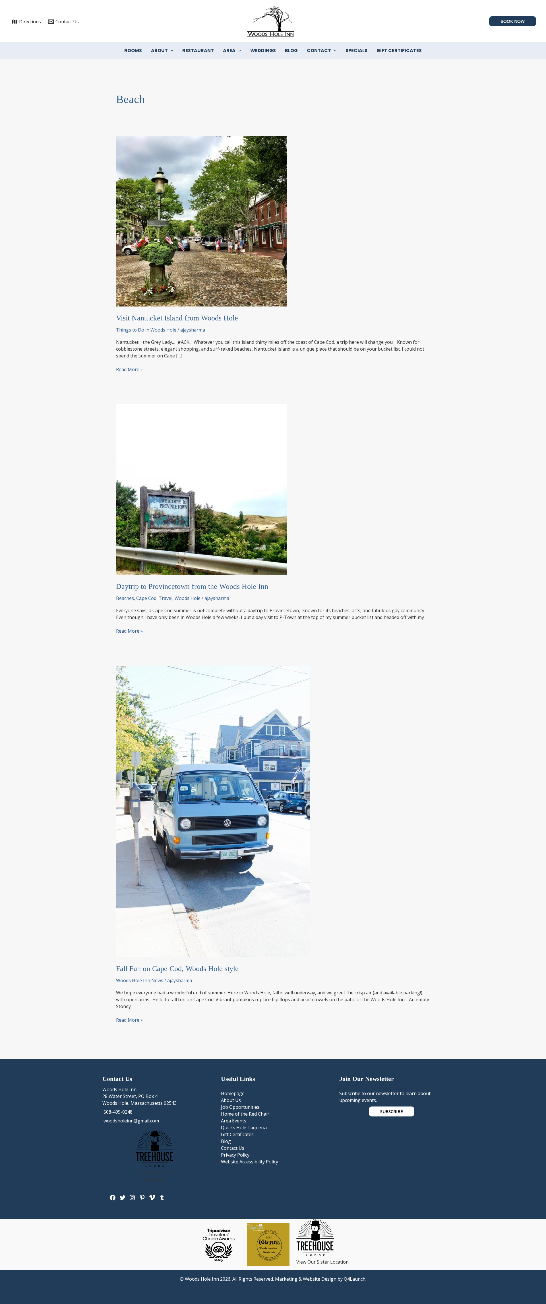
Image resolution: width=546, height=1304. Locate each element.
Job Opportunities (240, 1107)
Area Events (233, 1121)
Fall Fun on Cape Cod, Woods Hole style (177, 968)
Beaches (125, 598)
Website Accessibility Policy (249, 1162)
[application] (170, 50)
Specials (356, 50)
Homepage (233, 1093)
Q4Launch (354, 1279)
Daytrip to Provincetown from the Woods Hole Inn (192, 586)
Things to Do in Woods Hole (146, 330)
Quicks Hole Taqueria (244, 1127)
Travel (165, 598)
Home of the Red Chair (245, 1114)
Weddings (263, 50)
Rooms (133, 50)
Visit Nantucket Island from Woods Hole (177, 318)
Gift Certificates (399, 50)
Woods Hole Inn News (139, 980)
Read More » (129, 369)
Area (229, 50)
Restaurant (198, 50)
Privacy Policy (235, 1155)
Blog (291, 50)
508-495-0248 (117, 1112)
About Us (231, 1100)
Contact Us (232, 1148)
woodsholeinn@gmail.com (130, 1121)
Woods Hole (187, 598)
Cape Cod (146, 598)
